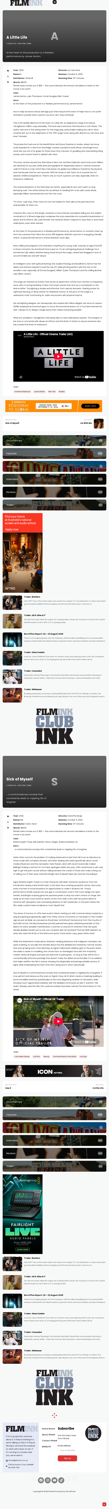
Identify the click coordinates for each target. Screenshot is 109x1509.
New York (51, 392)
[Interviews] (54, 479)
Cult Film (36, 1057)
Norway (46, 1057)
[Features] (54, 453)
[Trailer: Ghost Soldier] (12, 658)
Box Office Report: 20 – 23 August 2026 (43, 634)
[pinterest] (8, 82)
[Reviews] (54, 492)
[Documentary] (54, 440)
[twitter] (8, 76)
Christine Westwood (22, 392)
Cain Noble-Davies (22, 1057)
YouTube (83, 1057)
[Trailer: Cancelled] (12, 676)
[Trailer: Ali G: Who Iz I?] (12, 621)
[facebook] (8, 71)
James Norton (39, 392)
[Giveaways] (54, 466)
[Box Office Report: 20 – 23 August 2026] (12, 639)
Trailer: (32, 597)
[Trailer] (54, 505)
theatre (61, 392)
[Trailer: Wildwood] (12, 695)
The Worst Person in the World (64, 1057)
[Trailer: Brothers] (12, 602)
